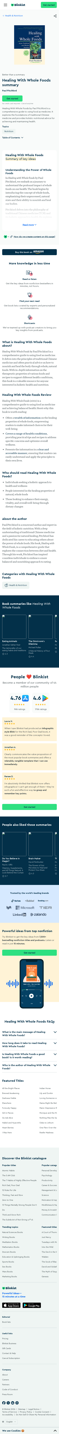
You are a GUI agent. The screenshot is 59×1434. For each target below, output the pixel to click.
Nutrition (8, 131)
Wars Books (7, 1271)
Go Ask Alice (7, 1118)
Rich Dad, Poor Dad (11, 1185)
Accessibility (7, 1414)
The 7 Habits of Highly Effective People (19, 1180)
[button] (29, 1033)
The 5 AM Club (8, 1175)
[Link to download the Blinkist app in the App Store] (11, 1305)
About (5, 1374)
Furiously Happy (9, 1108)
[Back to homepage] (18, 5)
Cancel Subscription (11, 1358)
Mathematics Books (10, 1247)
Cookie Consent (42, 1412)
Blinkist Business (9, 1343)
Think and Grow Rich (11, 1215)
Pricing (5, 1338)
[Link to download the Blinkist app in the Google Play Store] (32, 1305)
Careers (5, 1379)
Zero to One (7, 1200)
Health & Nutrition (14, 15)
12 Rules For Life (9, 1190)
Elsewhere (6, 1103)
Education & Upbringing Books (16, 1257)
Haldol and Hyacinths (11, 1122)
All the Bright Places (11, 1088)
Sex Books (6, 1266)
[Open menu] (5, 5)
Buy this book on (23, 252)
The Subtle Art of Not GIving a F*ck (17, 1219)
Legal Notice (33, 1409)
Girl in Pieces (7, 1113)
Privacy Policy (26, 1412)
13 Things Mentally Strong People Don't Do (19, 1207)
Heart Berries (8, 1127)
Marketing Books (9, 1276)
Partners (5, 1384)
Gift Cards (6, 1348)
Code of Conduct (10, 1389)
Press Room (7, 1394)
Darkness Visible (9, 1098)
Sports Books (8, 1262)
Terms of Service (9, 1412)
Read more (28, 224)
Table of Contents (11, 137)
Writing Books (8, 1237)
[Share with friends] (55, 16)
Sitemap (21, 1409)
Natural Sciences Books (12, 1232)
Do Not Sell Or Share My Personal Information (36, 1414)
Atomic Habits (8, 1170)
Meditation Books (10, 1242)
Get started (49, 5)
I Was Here (7, 1132)
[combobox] (11, 1421)
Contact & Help (9, 1353)
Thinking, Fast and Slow (12, 1195)
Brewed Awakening (10, 1093)
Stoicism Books (9, 1252)
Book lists (6, 1322)
